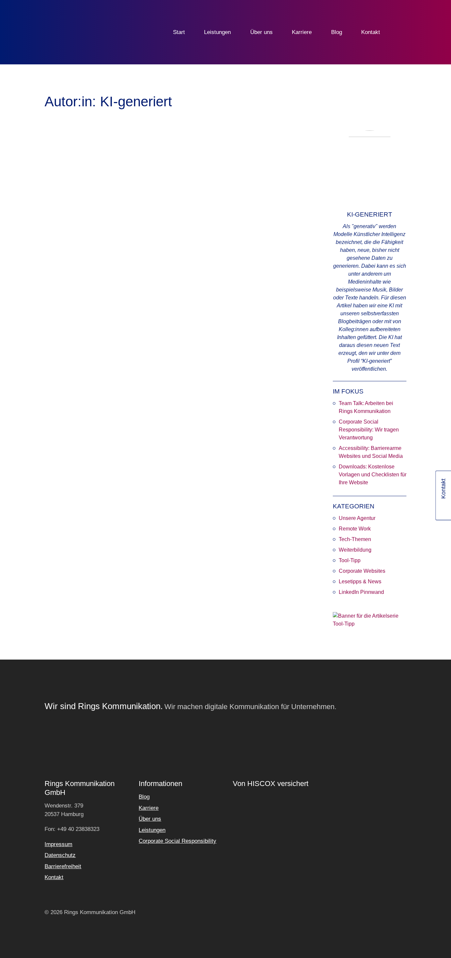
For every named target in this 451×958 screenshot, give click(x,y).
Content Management (172, 342)
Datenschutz (60, 855)
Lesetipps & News (360, 581)
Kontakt (370, 32)
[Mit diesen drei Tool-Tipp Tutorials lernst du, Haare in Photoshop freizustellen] (84, 186)
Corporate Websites (362, 571)
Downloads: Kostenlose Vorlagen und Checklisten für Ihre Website (372, 474)
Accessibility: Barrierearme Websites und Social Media (371, 452)
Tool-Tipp (350, 560)
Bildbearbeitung (80, 332)
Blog (336, 32)
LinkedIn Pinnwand (361, 592)
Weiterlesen (68, 364)
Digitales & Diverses (99, 315)
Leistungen (217, 32)
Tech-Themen (355, 539)
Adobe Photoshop (74, 325)
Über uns (261, 32)
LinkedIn (444, 508)
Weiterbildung (355, 550)
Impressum (58, 844)
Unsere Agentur (357, 518)
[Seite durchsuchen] (401, 32)
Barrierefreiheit (63, 866)
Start (179, 32)
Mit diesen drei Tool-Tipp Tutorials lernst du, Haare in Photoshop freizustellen (83, 250)
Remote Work (355, 528)
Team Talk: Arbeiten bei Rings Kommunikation (366, 407)
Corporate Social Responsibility (177, 841)
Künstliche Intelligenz (88, 339)
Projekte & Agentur (191, 332)
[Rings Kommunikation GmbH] (78, 32)
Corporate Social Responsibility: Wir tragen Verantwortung (369, 429)
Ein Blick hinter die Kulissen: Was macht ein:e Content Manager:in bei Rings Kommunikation (172, 255)
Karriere (302, 32)
